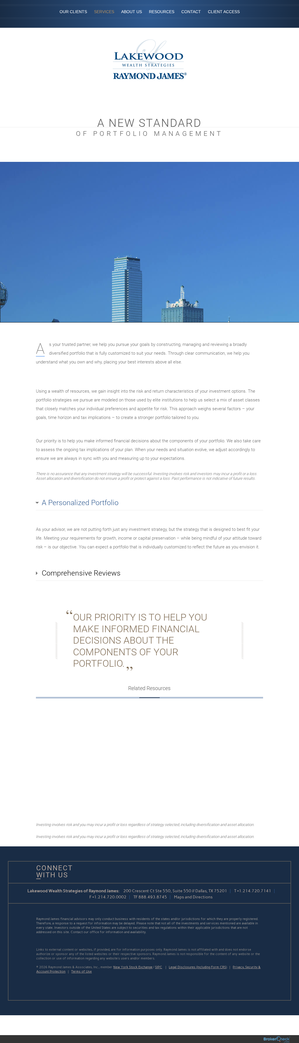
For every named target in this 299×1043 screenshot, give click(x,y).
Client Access (224, 11)
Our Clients (73, 11)
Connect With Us (52, 871)
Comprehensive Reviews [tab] (81, 573)
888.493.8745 (152, 897)
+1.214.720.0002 (109, 897)
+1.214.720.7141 (254, 890)
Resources (161, 11)
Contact (191, 11)
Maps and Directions (193, 897)
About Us (131, 11)
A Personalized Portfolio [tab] (80, 502)
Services (104, 11)
